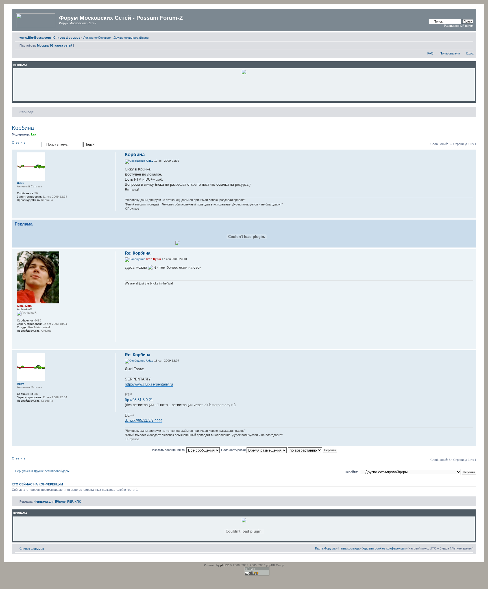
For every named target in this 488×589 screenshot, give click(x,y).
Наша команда (349, 548)
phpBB (224, 565)
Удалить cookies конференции (384, 548)
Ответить (18, 142)
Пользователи (450, 53)
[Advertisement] (244, 87)
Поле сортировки (234, 450)
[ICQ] (27, 338)
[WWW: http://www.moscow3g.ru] (20, 338)
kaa (33, 134)
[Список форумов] (36, 19)
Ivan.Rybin (153, 258)
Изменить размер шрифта (469, 36)
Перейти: (351, 472)
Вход (469, 53)
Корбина (23, 128)
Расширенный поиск (458, 25)
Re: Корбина (137, 253)
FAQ (430, 53)
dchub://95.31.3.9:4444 (143, 420)
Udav (149, 160)
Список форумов (31, 548)
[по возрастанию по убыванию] (313, 450)
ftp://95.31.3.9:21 (139, 400)
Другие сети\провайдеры (131, 37)
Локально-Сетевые (97, 37)
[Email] (20, 207)
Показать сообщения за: (168, 450)
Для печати (460, 36)
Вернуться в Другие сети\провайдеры (42, 471)
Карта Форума (325, 548)
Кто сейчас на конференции (37, 484)
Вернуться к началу (471, 215)
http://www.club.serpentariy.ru (149, 384)
